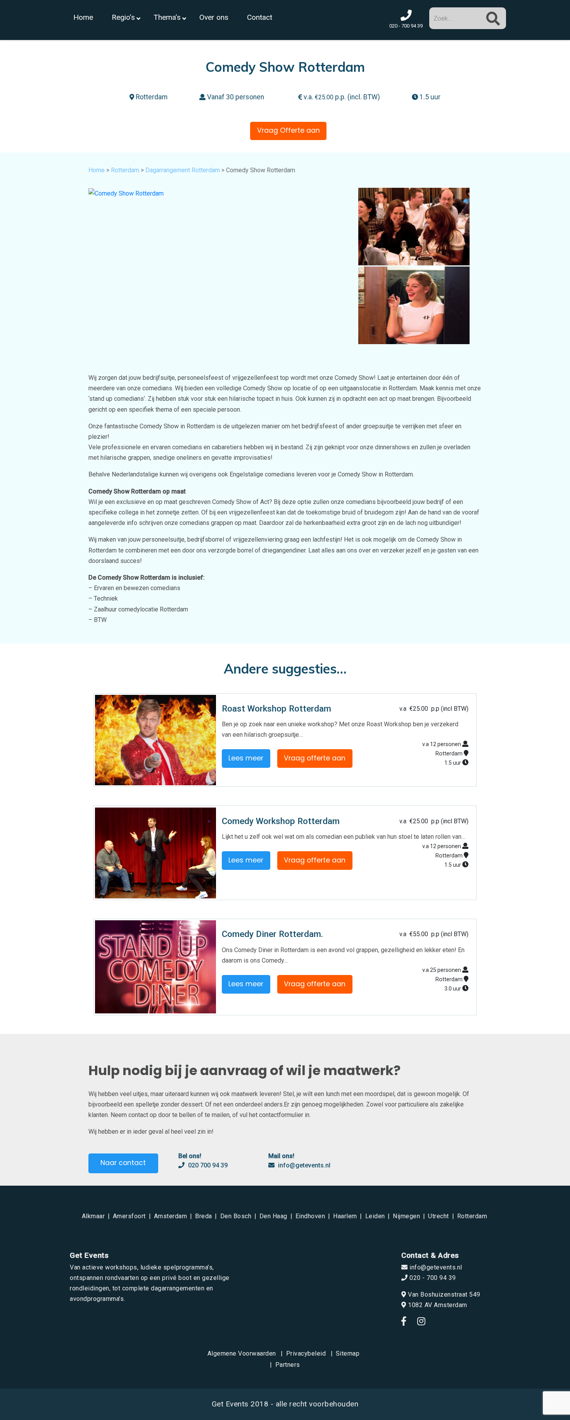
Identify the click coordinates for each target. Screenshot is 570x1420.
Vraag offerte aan (314, 758)
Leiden (375, 1216)
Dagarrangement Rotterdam (182, 170)
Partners (287, 1364)
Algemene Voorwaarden (241, 1353)
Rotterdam (125, 170)
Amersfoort (129, 1216)
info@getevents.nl (303, 1165)
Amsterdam (170, 1216)
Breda (203, 1216)
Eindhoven (310, 1216)
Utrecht (438, 1216)
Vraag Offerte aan (288, 130)
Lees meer (245, 758)
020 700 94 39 (207, 1165)
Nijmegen (406, 1216)
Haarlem (345, 1216)
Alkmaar (93, 1216)
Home (96, 170)
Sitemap (348, 1353)
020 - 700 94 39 (432, 1277)
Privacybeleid (306, 1353)
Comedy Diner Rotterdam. (272, 934)
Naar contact (123, 1162)
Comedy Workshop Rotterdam (281, 821)
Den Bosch (236, 1216)
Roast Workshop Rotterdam (276, 708)
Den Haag (273, 1216)
